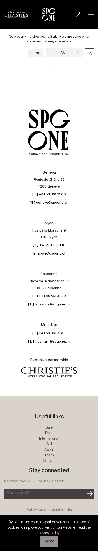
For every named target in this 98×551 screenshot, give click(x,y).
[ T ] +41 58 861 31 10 (49, 245)
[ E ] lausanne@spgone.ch (49, 304)
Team (49, 455)
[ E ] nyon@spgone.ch (49, 253)
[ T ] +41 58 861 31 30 (49, 333)
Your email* (18, 493)
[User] (79, 14)
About (49, 450)
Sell (49, 444)
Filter (35, 52)
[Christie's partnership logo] (49, 372)
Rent (49, 433)
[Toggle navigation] (91, 14)
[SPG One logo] (49, 14)
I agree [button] (49, 541)
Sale (49, 427)
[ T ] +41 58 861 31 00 (49, 194)
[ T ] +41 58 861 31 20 (49, 296)
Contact (49, 461)
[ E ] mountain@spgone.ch (49, 341)
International (49, 438)
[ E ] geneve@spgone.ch (49, 203)
